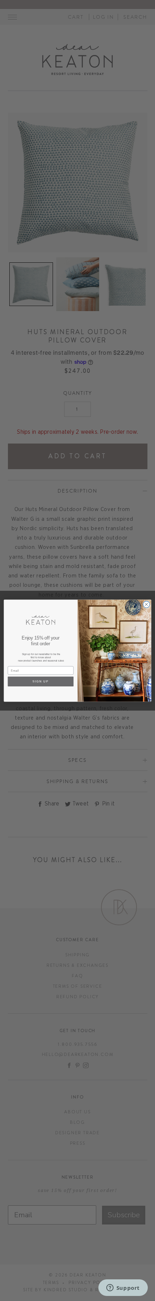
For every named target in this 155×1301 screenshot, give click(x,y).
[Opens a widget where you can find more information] (123, 1288)
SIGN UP (40, 681)
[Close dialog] (146, 604)
